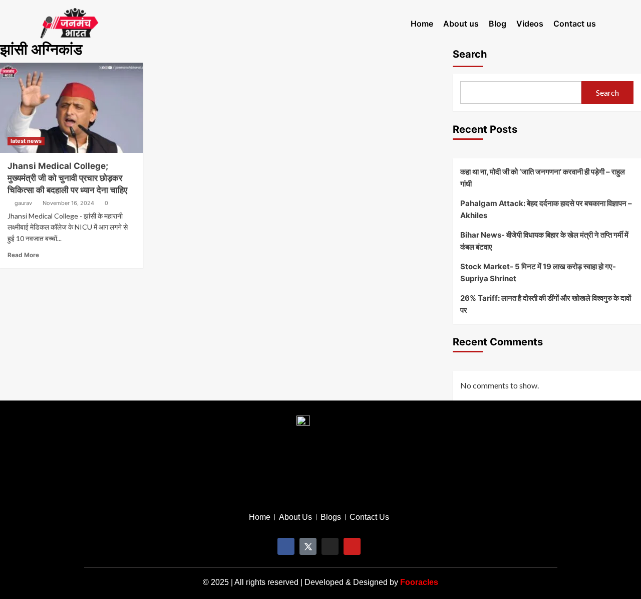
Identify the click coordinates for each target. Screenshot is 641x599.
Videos (529, 24)
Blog (497, 24)
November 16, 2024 (68, 203)
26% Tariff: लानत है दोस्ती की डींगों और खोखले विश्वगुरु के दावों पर (545, 304)
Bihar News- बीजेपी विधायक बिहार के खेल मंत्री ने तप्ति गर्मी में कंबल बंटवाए (544, 241)
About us (461, 24)
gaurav (23, 203)
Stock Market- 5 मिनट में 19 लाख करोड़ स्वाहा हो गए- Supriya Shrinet (538, 272)
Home (422, 24)
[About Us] (295, 517)
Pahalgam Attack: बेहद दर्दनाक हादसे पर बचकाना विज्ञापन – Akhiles (546, 209)
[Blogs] (331, 517)
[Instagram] (330, 546)
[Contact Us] (369, 517)
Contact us (574, 24)
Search (607, 92)
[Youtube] (352, 546)
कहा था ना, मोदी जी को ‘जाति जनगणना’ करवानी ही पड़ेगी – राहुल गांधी (542, 177)
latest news (26, 140)
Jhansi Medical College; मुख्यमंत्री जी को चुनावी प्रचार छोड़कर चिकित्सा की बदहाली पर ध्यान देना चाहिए (67, 178)
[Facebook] (285, 546)
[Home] (259, 517)
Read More (23, 255)
